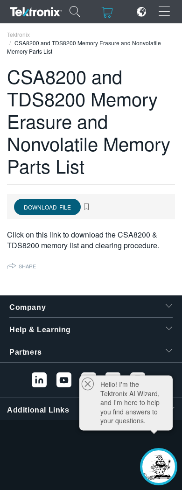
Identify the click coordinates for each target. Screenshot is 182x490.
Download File (47, 207)
